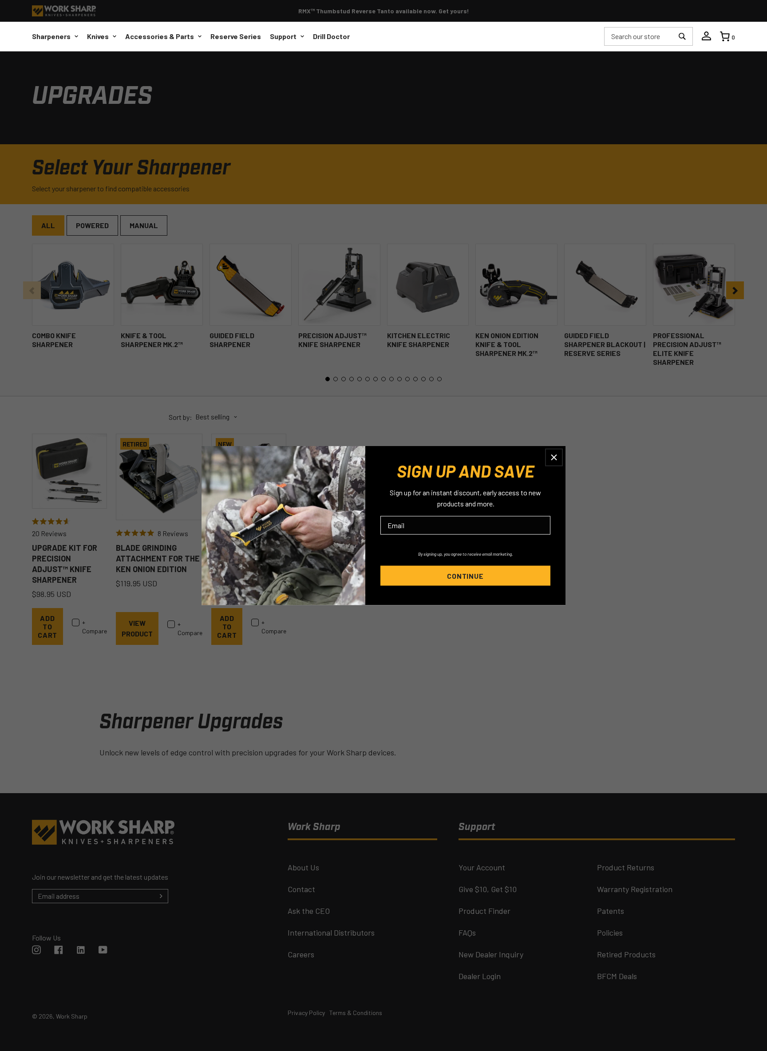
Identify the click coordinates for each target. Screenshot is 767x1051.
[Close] (554, 457)
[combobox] (639, 36)
